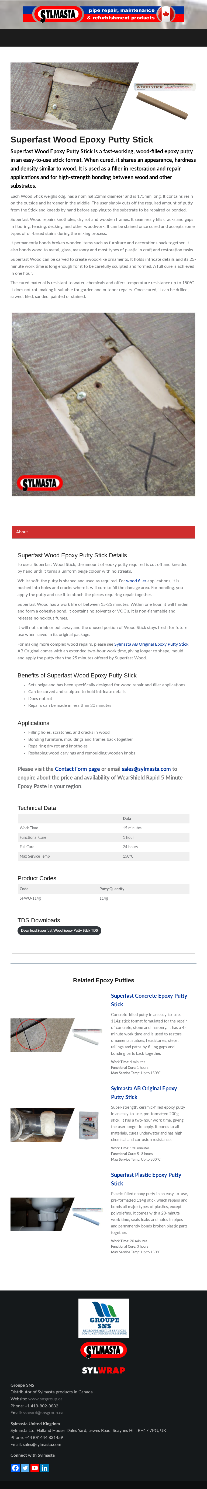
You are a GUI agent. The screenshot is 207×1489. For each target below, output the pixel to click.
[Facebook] (15, 1468)
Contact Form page (77, 769)
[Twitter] (25, 1468)
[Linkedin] (44, 1468)
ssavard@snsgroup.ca (43, 1413)
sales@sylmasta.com (146, 769)
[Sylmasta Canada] (103, 14)
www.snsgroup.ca (45, 1399)
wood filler (136, 581)
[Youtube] (34, 1468)
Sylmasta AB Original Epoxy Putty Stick (151, 644)
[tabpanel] (103, 746)
